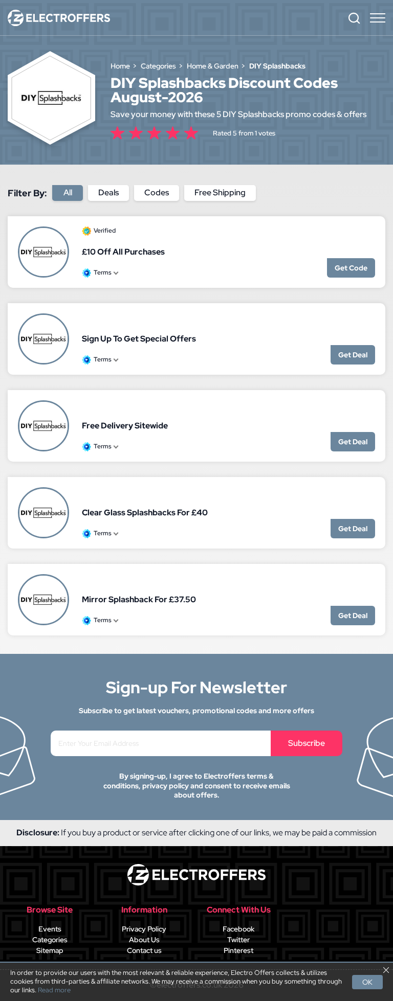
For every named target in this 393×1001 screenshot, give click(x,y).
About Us (144, 939)
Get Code (351, 267)
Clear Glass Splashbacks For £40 (145, 512)
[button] (354, 18)
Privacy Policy (144, 929)
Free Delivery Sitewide (125, 425)
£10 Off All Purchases (123, 251)
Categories (50, 939)
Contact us (144, 950)
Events (49, 929)
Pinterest (238, 950)
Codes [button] (156, 192)
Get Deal (352, 354)
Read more (54, 990)
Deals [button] (108, 192)
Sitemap (49, 950)
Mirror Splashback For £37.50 (139, 599)
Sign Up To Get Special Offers (139, 338)
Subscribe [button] (306, 743)
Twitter (238, 939)
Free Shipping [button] (220, 192)
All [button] (67, 192)
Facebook (238, 929)
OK (367, 982)
